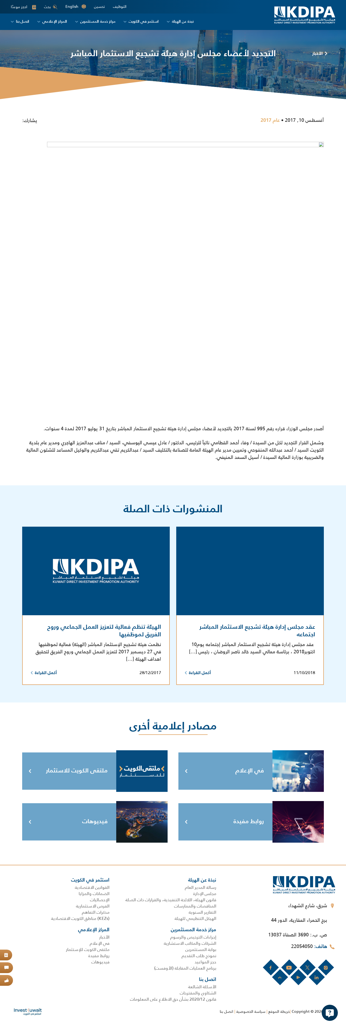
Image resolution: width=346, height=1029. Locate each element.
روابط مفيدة (249, 822)
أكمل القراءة (200, 673)
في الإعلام (249, 771)
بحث (47, 7)
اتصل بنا (226, 1011)
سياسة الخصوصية (250, 1011)
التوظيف (120, 6)
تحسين (99, 6)
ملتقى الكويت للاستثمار (77, 771)
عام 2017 (270, 120)
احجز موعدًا (23, 7)
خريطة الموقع (279, 1011)
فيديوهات (95, 822)
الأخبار (317, 54)
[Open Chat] (330, 1013)
